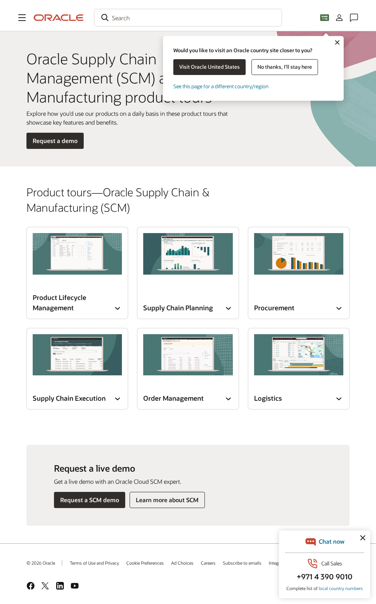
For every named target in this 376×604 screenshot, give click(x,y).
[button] (22, 17)
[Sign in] (339, 17)
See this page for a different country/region (220, 86)
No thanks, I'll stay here (284, 66)
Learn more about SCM (167, 500)
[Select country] (324, 17)
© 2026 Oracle (40, 563)
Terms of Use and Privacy (94, 563)
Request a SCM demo (89, 500)
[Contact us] (354, 17)
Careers (208, 563)
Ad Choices (182, 563)
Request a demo (55, 140)
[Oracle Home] (58, 17)
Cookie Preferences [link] (145, 563)
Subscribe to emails (242, 563)
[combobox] (188, 17)
